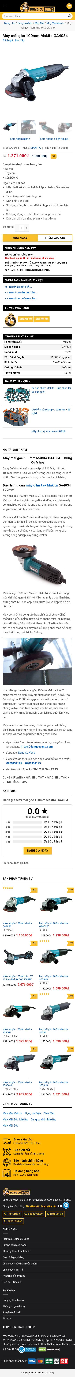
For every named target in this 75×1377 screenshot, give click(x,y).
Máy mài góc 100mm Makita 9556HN (17, 1031)
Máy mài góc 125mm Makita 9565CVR (17, 1084)
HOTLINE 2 (56, 1213)
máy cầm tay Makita (42, 485)
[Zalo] (66, 1205)
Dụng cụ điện (25, 23)
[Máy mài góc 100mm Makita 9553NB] (55, 957)
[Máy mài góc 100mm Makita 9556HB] (55, 1063)
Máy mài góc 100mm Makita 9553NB (53, 978)
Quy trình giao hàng (13, 1257)
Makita (35, 147)
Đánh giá (8, 40)
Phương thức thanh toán (16, 1251)
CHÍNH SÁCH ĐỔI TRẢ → (18, 287)
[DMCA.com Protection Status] (49, 1349)
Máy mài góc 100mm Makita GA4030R (53, 925)
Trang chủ (9, 23)
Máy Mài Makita (55, 23)
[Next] (66, 83)
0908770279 (25, 319)
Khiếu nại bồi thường (14, 1275)
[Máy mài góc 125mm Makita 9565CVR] (19, 1063)
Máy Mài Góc (10, 1125)
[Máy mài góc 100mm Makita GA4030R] (55, 904)
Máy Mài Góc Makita (15, 1119)
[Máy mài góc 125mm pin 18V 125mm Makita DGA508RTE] (19, 957)
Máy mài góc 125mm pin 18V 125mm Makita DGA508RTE (18, 978)
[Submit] (69, 16)
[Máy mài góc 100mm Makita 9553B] (55, 1010)
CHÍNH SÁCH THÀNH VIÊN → (21, 298)
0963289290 (41, 319)
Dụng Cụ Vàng (26, 752)
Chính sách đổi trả (13, 1269)
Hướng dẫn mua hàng (15, 1245)
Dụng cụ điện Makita (43, 1119)
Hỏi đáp (20, 40)
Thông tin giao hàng (14, 1306)
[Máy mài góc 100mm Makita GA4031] (19, 904)
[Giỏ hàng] (69, 6)
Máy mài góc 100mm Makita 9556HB (53, 1084)
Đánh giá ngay (37, 850)
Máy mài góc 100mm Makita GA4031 (17, 925)
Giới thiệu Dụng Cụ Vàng (16, 1239)
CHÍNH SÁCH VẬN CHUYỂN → (21, 292)
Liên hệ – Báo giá (12, 1282)
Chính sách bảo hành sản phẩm (20, 1263)
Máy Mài (39, 23)
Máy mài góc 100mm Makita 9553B (53, 1031)
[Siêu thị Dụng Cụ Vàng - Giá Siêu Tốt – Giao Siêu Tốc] (37, 6)
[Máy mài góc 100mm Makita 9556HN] (19, 1010)
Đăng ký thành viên (13, 1300)
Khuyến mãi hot (11, 1312)
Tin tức (7, 1318)
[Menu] (5, 6)
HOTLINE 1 (14, 1213)
